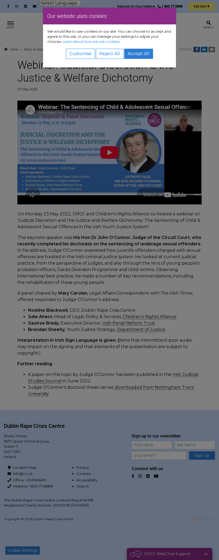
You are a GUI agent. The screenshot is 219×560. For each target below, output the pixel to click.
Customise (80, 53)
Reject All (109, 53)
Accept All (139, 53)
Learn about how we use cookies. (91, 42)
